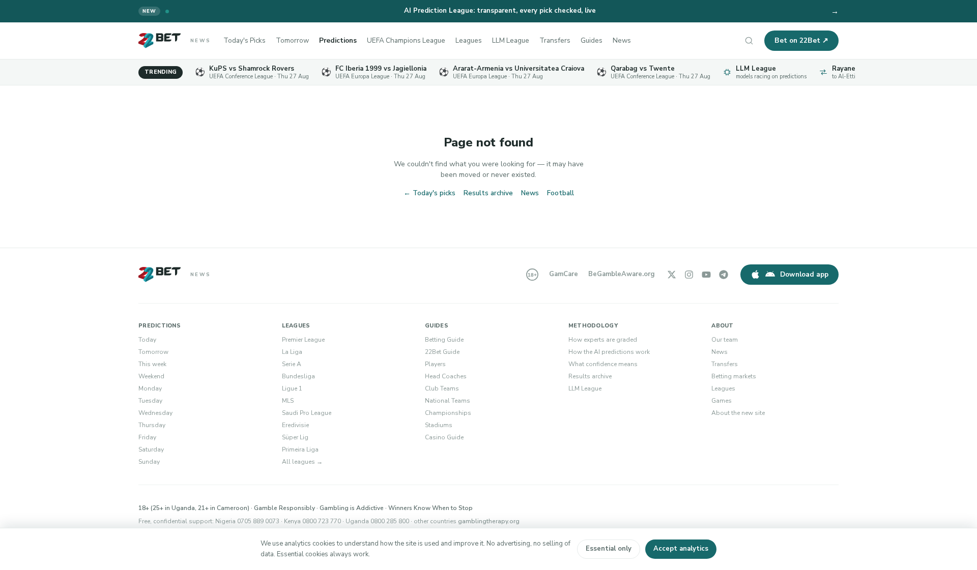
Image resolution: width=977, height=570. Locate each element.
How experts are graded (602, 340)
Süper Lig (295, 437)
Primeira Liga (300, 449)
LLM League (510, 40)
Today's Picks (244, 40)
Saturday (151, 449)
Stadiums (438, 425)
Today (147, 340)
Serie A (291, 364)
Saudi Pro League (306, 413)
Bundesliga (298, 376)
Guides (591, 40)
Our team (724, 340)
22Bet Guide (442, 352)
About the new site (738, 413)
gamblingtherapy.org (489, 521)
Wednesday (155, 413)
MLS (288, 401)
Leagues (468, 40)
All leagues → (302, 462)
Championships (448, 413)
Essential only (608, 548)
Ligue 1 (292, 388)
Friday (147, 437)
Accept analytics (680, 548)
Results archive (488, 193)
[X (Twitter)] (671, 274)
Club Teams (442, 388)
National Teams (447, 401)
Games (721, 401)
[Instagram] (689, 274)
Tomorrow (292, 40)
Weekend (151, 376)
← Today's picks (429, 193)
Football (560, 193)
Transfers (554, 40)
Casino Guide (444, 437)
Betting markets (733, 376)
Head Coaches (446, 376)
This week (152, 364)
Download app (804, 274)
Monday (150, 388)
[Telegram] (723, 274)
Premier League (303, 340)
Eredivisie (295, 425)
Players (435, 364)
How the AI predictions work (609, 352)
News (622, 40)
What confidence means (603, 364)
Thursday (151, 425)
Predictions (338, 40)
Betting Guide (444, 340)
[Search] (749, 41)
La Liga (292, 352)
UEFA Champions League (406, 40)
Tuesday (150, 401)
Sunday (149, 462)
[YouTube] (706, 274)
